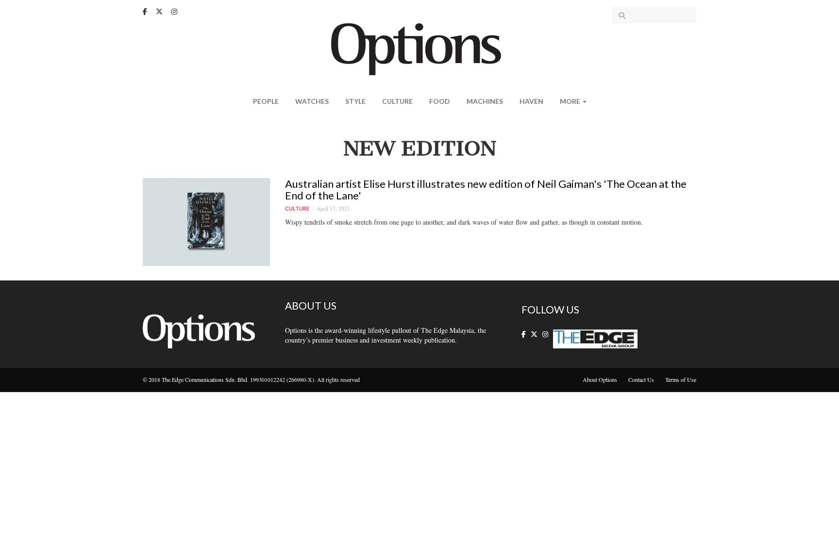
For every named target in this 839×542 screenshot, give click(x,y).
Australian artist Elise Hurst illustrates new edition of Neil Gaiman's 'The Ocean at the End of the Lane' (486, 189)
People (266, 101)
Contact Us (641, 379)
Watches (312, 101)
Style (355, 101)
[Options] (419, 48)
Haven (531, 101)
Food (439, 101)
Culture (397, 101)
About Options (600, 379)
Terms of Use (680, 379)
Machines (485, 101)
